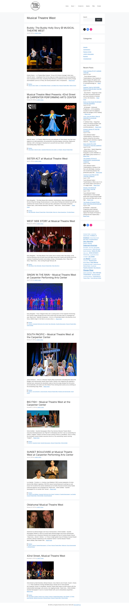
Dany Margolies (31, 212)
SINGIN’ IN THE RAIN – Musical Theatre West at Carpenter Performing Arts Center (51, 276)
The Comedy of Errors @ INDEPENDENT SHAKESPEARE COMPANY (91, 160)
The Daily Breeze (70, 212)
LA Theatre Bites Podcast (45, 85)
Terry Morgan (97, 272)
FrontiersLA (57, 494)
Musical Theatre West (64, 85)
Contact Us (80, 6)
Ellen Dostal (91, 247)
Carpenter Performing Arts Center (49, 149)
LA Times (49, 545)
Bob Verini (86, 239)
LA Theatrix (59, 149)
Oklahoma (64, 545)
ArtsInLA (30, 324)
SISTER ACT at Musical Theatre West (47, 158)
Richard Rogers (31, 546)
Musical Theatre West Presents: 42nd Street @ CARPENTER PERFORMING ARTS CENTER (51, 96)
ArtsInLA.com (41, 596)
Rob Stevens (97, 267)
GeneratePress (77, 604)
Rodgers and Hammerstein (64, 391)
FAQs (93, 6)
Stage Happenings (62, 212)
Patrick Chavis (73, 85)
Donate (99, 6)
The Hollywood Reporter (87, 276)
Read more (72, 80)
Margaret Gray (93, 260)
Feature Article (87, 52)
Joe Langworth (36, 391)
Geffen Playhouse (96, 249)
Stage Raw (88, 270)
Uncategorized (87, 58)
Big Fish (30, 443)
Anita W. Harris (31, 85)
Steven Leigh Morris (87, 272)
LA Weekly (87, 258)
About (72, 6)
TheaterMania (87, 274)
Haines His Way (96, 251)
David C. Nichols (32, 545)
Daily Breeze (31, 265)
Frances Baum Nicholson (87, 249)
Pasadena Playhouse (97, 264)
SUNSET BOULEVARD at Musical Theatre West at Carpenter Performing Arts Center (50, 453)
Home (67, 6)
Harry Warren (66, 596)
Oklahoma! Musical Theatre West (45, 504)
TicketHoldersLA (97, 276)
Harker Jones (85, 252)
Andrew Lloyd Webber (33, 494)
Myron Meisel (86, 262)
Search (85, 17)
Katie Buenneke (86, 254)
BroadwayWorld (93, 239)
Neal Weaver (94, 262)
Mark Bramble (30, 598)
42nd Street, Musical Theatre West (46, 555)
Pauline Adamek (88, 268)
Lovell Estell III (85, 260)
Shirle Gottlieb (49, 212)
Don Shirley (85, 247)
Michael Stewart (47, 598)
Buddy (37, 85)
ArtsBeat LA (93, 235)
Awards (88, 6)
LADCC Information (88, 54)
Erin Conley (96, 247)
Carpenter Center (36, 443)
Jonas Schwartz (44, 391)
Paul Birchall (93, 265)
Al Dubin (36, 596)
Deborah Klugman (90, 245)
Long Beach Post (55, 85)
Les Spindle (73, 494)
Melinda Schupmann (38, 598)
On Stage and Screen (88, 264)
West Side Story (55, 265)
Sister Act (55, 212)
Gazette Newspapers (61, 324)
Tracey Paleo (86, 278)
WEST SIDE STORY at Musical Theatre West (51, 221)
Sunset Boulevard (48, 495)
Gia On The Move (87, 251)
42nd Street (31, 149)
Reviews (30, 84)
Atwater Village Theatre (94, 237)
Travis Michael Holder (95, 278)
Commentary (86, 49)
